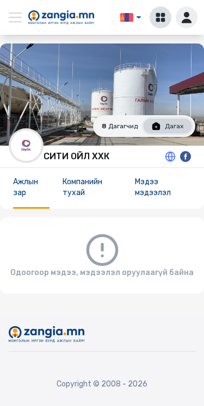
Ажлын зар (25, 187)
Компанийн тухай (82, 187)
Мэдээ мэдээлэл (153, 187)
